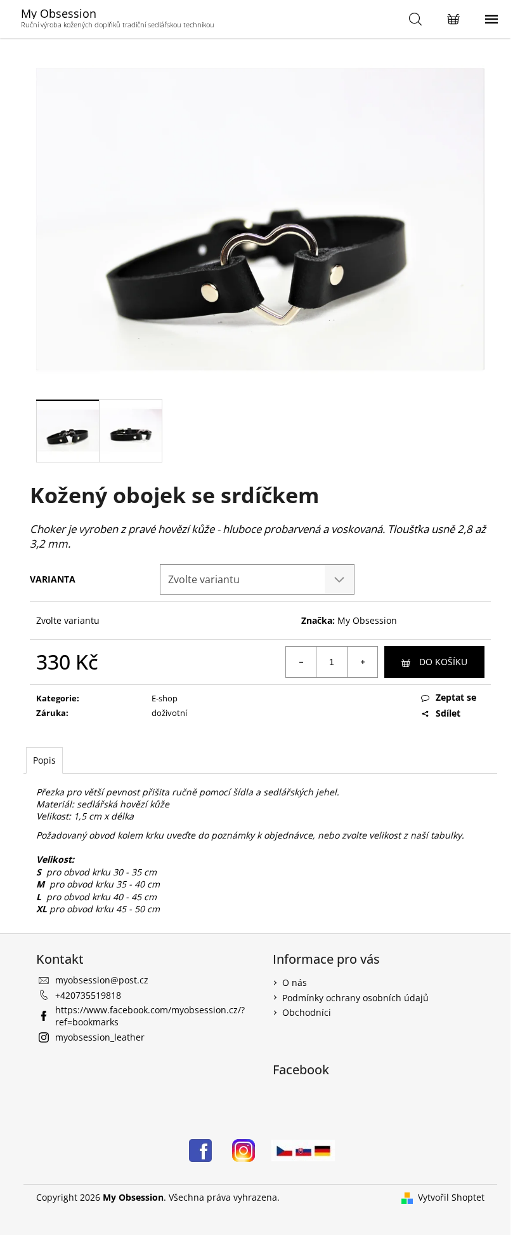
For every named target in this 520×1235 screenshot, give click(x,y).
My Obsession (367, 620)
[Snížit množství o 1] (301, 662)
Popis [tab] (44, 760)
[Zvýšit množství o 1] (362, 662)
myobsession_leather (100, 1037)
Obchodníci (306, 1012)
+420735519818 (88, 995)
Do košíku (443, 662)
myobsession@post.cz (101, 980)
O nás (294, 982)
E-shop (165, 698)
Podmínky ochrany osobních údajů (355, 998)
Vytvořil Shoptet (451, 1197)
